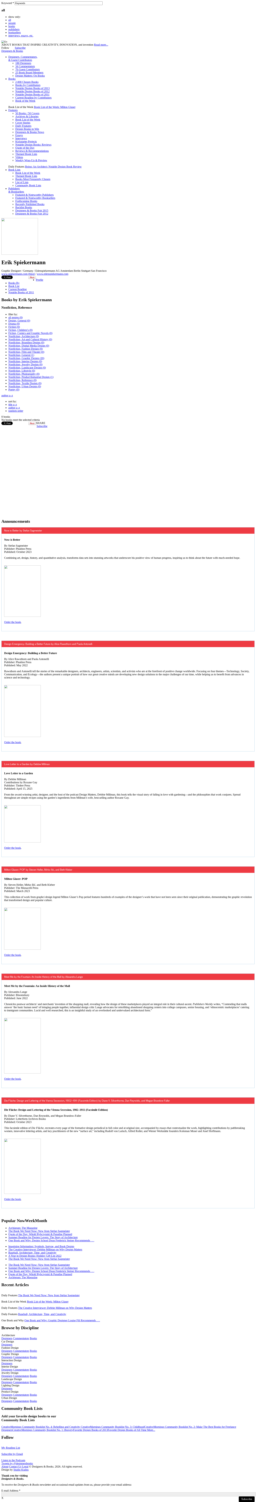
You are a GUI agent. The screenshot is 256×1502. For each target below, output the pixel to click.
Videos (19, 157)
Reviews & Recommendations (32, 150)
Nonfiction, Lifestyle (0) (21, 370)
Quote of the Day (24, 147)
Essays (19, 135)
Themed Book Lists (26, 154)
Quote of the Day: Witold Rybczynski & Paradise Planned (40, 1234)
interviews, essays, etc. (20, 35)
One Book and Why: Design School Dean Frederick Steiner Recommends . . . (51, 1240)
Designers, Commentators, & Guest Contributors (22, 58)
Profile (39, 279)
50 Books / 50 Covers (27, 113)
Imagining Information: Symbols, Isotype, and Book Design (41, 1246)
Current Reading (17, 289)
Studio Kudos (21, 1469)
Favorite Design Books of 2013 (90, 1429)
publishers (14, 29)
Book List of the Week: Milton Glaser (54, 107)
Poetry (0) (13, 389)
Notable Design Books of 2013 (32, 88)
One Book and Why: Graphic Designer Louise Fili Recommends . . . (62, 1320)
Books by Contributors (27, 85)
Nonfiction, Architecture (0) (23, 336)
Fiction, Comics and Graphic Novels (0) (30, 333)
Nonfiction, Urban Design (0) (24, 386)
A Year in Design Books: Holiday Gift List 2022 (34, 1255)
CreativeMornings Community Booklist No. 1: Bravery (42, 1429)
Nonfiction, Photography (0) (24, 373)
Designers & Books (12, 50)
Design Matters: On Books (30, 75)
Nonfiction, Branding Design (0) (26, 342)
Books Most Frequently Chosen (32, 179)
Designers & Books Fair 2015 (31, 210)
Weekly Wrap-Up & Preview (31, 160)
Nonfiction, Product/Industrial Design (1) (30, 377)
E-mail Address (10, 1490)
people (12, 23)
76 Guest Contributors (27, 69)
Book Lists (14, 169)
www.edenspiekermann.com (52, 273)
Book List (13, 286)
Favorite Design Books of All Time (127, 1429)
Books (11, 78)
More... (151, 1429)
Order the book (12, 622)
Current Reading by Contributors (33, 97)
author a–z (7, 395)
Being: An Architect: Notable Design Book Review (53, 166)
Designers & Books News (29, 132)
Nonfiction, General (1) (21, 355)
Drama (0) (14, 323)
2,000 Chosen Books (26, 81)
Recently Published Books (29, 204)
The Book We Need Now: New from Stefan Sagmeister (39, 1231)
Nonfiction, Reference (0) (22, 380)
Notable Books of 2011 (21, 292)
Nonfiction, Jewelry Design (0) (25, 364)
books (11, 26)
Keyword (7, 3)
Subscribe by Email (12, 1454)
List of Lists (21, 182)
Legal (25, 1466)
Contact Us (15, 1466)
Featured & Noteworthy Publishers (34, 194)
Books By (14, 282)
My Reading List (10, 1447)
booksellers (14, 32)
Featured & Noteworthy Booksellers (35, 197)
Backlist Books (23, 207)
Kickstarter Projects (26, 141)
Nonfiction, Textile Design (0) (24, 383)
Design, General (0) (19, 320)
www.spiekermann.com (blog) (18, 273)
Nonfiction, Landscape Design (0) (27, 367)
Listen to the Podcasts (13, 1460)
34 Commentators (25, 66)
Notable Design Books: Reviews (33, 144)
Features (13, 110)
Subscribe (20, 47)
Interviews (21, 138)
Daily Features (23, 125)
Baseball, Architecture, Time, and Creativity (32, 1252)
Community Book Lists (28, 185)
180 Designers (23, 63)
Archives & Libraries (26, 116)
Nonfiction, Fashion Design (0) (25, 348)
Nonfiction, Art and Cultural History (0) (30, 339)
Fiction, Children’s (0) (20, 330)
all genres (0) (15, 317)
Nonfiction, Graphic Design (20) (26, 358)
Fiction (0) (14, 326)
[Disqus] (128, 471)
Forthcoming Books (26, 201)
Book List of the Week (27, 119)
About (4, 1466)
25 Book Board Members (29, 72)
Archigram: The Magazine (22, 1227)
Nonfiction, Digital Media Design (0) (28, 345)
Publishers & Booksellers (16, 190)
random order (15, 410)
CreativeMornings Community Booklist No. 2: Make (173, 1426)
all (9, 19)
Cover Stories (22, 122)
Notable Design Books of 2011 (32, 94)
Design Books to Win (27, 129)
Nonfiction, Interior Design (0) (25, 361)
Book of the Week (25, 100)
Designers (6, 1338)
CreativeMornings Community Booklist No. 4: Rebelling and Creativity (41, 1426)
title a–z (12, 404)
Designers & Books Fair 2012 (31, 213)
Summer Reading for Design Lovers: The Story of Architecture (43, 1237)
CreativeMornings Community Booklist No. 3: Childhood (112, 1426)
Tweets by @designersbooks (17, 1463)
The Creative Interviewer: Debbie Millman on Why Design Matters (45, 1249)
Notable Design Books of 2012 (32, 91)
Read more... (101, 44)
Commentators (21, 1338)
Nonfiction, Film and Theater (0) (26, 351)
